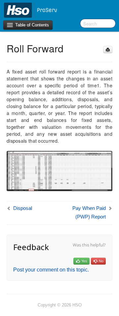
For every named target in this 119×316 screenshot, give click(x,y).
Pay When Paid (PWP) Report (89, 212)
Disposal (22, 208)
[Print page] (107, 49)
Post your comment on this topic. (51, 270)
